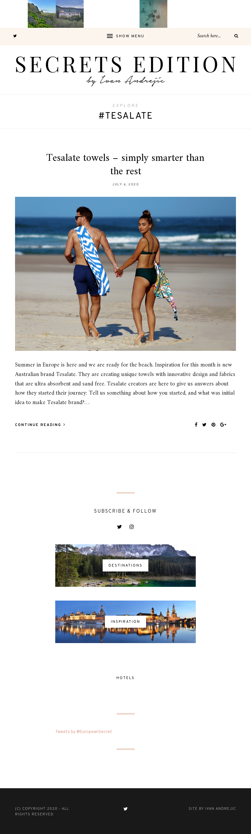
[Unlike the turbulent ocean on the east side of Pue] (14, 14)
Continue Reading (39, 425)
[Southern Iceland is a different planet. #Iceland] (42, 14)
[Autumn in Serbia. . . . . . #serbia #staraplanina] (125, 14)
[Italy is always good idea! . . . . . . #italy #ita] (209, 14)
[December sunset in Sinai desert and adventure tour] (97, 14)
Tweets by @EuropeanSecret (83, 732)
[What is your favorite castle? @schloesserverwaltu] (237, 14)
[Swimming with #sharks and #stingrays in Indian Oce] (153, 14)
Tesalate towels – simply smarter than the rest (125, 165)
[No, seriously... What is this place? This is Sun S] (181, 14)
